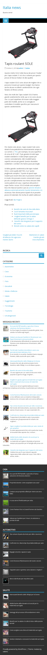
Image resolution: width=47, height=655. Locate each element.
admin (21, 68)
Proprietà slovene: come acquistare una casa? (24, 483)
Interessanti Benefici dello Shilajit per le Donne (25, 361)
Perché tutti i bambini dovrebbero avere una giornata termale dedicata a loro (24, 351)
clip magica (17, 200)
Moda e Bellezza (11, 291)
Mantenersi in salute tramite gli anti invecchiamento (36, 237)
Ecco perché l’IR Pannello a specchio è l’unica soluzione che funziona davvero (24, 327)
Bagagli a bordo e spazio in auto (20, 552)
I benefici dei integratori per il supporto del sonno (26, 450)
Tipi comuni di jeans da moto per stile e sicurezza (26, 406)
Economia (8, 276)
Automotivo (9, 267)
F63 (16, 152)
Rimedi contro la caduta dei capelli (26, 226)
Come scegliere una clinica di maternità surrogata (26, 630)
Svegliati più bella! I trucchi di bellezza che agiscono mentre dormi (12, 237)
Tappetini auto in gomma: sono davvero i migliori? (26, 570)
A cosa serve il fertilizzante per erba (21, 500)
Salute (27, 68)
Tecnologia (9, 306)
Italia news (12, 7)
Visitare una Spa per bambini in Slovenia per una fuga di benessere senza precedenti (25, 338)
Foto (6, 281)
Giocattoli (8, 286)
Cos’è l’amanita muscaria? (23, 211)
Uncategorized (10, 316)
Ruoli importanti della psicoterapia (26, 214)
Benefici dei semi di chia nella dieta (27, 209)
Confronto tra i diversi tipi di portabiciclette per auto (27, 415)
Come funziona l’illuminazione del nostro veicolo (26, 395)
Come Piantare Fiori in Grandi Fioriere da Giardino (26, 509)
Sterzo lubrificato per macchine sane (21, 579)
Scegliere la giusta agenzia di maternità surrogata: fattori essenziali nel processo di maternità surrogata (26, 382)
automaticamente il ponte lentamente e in (26, 190)
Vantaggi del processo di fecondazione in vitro (25, 612)
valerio (5, 651)
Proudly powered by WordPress (14, 649)
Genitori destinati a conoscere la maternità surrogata (27, 639)
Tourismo (8, 311)
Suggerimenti (10, 301)
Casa (7, 271)
